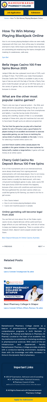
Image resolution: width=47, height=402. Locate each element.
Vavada (7, 268)
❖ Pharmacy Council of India (23, 381)
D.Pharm (25, 308)
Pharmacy (32, 308)
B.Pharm (19, 308)
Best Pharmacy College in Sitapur (21, 304)
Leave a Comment (10, 272)
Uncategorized (21, 272)
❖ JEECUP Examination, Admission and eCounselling (23, 376)
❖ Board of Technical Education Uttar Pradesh (23, 383)
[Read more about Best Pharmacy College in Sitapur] (23, 291)
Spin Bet (5, 57)
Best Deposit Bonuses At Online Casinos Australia (20, 238)
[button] (41, 5)
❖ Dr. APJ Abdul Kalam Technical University (24, 378)
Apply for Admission (23, 399)
